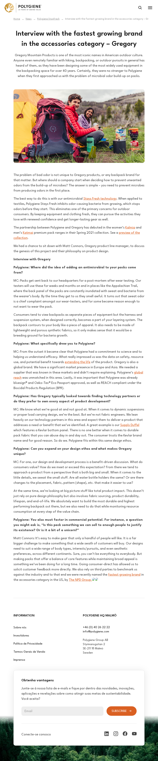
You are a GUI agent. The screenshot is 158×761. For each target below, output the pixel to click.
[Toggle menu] (150, 7)
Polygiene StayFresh (48, 19)
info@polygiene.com (96, 631)
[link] (23, 7)
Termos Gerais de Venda (29, 651)
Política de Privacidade (27, 643)
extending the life (77, 362)
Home (16, 19)
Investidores (21, 635)
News (29, 19)
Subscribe (119, 711)
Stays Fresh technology (100, 198)
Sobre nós (19, 627)
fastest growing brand (124, 574)
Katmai (28, 232)
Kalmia (130, 227)
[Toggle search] (140, 7)
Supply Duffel (129, 425)
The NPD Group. (80, 580)
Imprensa (19, 660)
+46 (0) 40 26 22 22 (96, 627)
